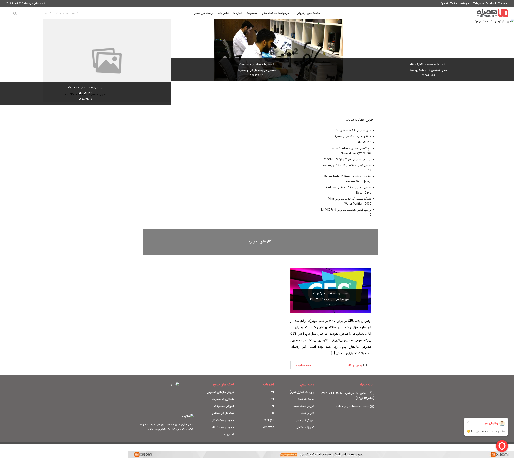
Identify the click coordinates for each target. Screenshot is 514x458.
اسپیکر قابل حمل (305, 420)
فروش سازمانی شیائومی (220, 392)
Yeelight (268, 420)
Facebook (491, 3)
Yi (272, 406)
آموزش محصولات (224, 406)
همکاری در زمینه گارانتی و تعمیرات (257, 70)
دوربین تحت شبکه (303, 406)
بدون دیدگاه (355, 365)
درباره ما (237, 13)
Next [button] (10, 62)
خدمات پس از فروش (308, 13)
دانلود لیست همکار (223, 420)
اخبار (421, 64)
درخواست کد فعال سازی (275, 13)
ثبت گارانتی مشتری (222, 413)
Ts (272, 413)
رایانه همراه (433, 64)
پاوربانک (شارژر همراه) (302, 392)
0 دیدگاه (414, 64)
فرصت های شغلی (204, 13)
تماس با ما (223, 13)
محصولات (251, 13)
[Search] (15, 13)
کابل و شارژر (307, 413)
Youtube (502, 3)
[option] (428, 50)
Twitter (454, 3)
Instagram (465, 3)
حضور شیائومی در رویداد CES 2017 (330, 299)
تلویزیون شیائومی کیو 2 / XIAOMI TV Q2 (347, 159)
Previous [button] (504, 62)
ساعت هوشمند (306, 399)
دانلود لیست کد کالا (223, 427)
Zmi (271, 399)
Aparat (444, 3)
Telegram (478, 3)
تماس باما (228, 434)
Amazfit (268, 427)
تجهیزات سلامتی (305, 427)
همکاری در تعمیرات (223, 399)
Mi (272, 392)
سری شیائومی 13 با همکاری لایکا (428, 70)
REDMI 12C (85, 93)
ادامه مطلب (303, 365)
